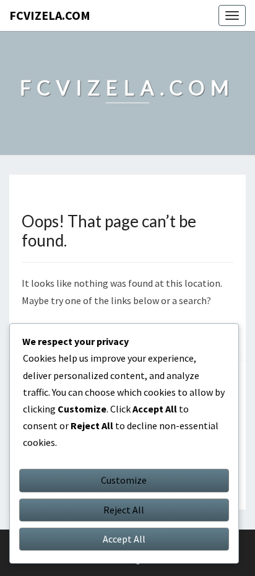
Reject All (123, 510)
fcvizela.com (49, 15)
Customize (124, 480)
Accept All (124, 539)
